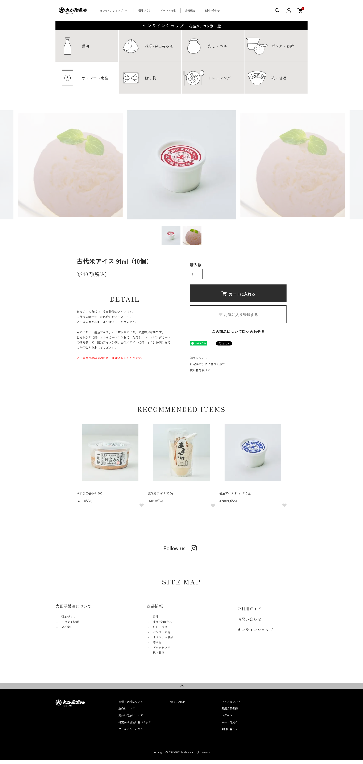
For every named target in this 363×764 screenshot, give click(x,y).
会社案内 (67, 627)
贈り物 (157, 642)
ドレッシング (161, 647)
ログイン (226, 715)
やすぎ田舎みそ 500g (90, 493)
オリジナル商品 (163, 637)
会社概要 (190, 10)
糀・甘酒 (158, 653)
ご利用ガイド (249, 608)
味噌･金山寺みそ (164, 622)
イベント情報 (168, 10)
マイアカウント (231, 702)
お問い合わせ (212, 10)
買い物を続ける (200, 370)
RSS (172, 702)
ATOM (181, 702)
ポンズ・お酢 (161, 632)
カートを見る (229, 722)
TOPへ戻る (181, 686)
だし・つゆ (160, 627)
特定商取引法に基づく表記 (207, 364)
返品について (199, 358)
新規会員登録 (229, 708)
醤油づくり (144, 10)
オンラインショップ (111, 10)
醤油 (156, 616)
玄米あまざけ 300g (160, 493)
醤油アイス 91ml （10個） (236, 493)
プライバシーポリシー (132, 729)
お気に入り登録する (241, 314)
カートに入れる (242, 294)
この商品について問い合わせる (238, 331)
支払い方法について (130, 715)
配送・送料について (130, 702)
